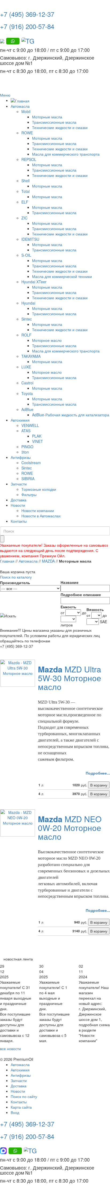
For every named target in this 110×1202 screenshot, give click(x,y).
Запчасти (19, 483)
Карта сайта (21, 1107)
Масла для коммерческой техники (62, 276)
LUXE (26, 366)
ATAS (25, 430)
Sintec (26, 319)
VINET (37, 441)
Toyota (27, 393)
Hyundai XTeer (33, 281)
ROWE (27, 132)
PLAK (36, 436)
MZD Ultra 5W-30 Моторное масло (69, 677)
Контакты (19, 521)
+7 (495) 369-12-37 (27, 14)
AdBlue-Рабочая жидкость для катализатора (70, 414)
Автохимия (20, 420)
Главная (7, 561)
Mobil (25, 111)
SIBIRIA (27, 478)
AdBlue (27, 409)
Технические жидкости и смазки (60, 127)
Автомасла (20, 106)
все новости (10, 1048)
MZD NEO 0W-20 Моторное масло (69, 827)
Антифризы (21, 457)
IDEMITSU (30, 239)
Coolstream (31, 462)
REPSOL (28, 159)
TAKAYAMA (31, 356)
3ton (25, 452)
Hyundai (28, 303)
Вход (15, 1112)
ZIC (24, 218)
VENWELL (30, 425)
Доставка (18, 499)
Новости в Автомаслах (41, 515)
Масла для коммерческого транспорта (66, 154)
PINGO (27, 446)
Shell (25, 180)
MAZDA (48, 561)
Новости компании (37, 510)
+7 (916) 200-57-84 (27, 26)
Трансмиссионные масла (54, 122)
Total (25, 191)
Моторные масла (47, 116)
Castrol (27, 382)
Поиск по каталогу (16, 577)
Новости (18, 505)
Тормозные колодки (38, 489)
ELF (24, 202)
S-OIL (26, 255)
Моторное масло (47, 340)
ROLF (26, 335)
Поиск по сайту (24, 1096)
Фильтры (29, 494)
